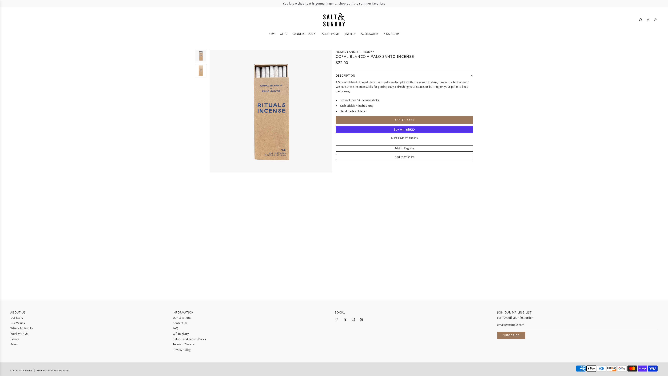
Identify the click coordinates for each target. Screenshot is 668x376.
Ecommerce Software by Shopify (52, 370)
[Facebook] (336, 319)
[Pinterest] (361, 319)
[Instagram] (353, 319)
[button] (214, 111)
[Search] (640, 20)
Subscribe (511, 335)
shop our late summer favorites (362, 3)
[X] (345, 319)
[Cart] (656, 20)
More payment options (404, 137)
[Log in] (648, 20)
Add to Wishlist (404, 157)
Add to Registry (405, 148)
